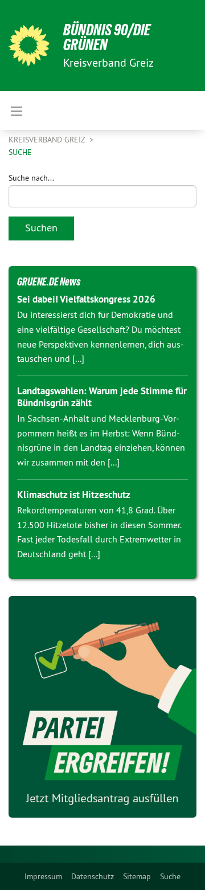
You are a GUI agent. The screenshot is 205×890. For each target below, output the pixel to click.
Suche (170, 876)
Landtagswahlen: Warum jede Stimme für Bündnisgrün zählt (102, 397)
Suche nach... (31, 178)
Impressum (43, 876)
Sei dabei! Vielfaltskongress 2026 (86, 299)
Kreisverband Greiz (48, 139)
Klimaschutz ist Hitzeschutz (73, 494)
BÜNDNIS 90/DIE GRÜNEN (106, 37)
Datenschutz (92, 876)
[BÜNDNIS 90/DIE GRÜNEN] (29, 45)
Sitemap (137, 876)
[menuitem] (43, 876)
